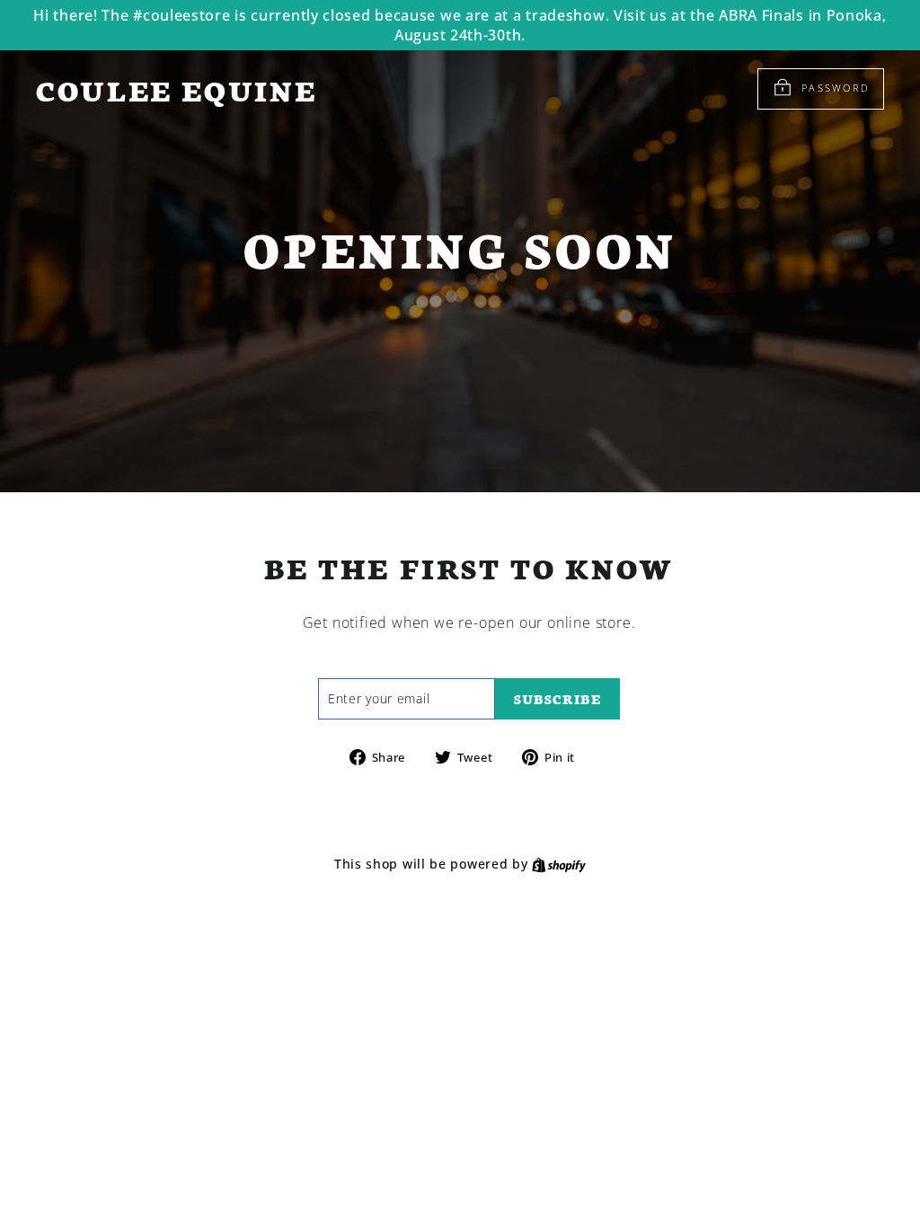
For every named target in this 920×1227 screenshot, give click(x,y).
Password (835, 87)
